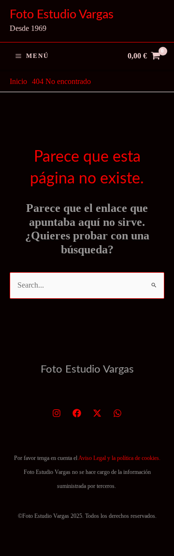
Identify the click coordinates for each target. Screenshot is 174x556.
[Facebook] (76, 413)
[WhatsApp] (117, 413)
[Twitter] (97, 413)
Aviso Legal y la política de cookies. (119, 458)
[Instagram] (56, 413)
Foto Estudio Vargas (62, 15)
